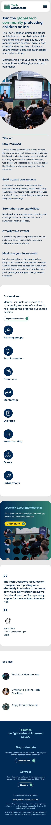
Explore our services (15, 318)
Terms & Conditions (31, 800)
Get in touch (13, 523)
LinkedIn (24, 785)
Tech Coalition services (25, 674)
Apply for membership (25, 705)
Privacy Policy (18, 800)
